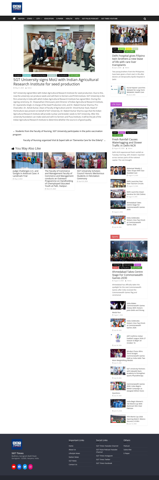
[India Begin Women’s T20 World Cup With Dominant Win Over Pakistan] (118, 400)
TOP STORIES (74, 75)
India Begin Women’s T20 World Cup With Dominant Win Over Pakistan (135, 404)
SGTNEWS (52, 75)
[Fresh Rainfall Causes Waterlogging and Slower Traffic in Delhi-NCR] (128, 109)
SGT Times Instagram (104, 456)
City (38, 18)
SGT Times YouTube (109, 18)
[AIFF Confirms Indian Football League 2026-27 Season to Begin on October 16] (118, 335)
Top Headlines (63, 75)
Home (71, 446)
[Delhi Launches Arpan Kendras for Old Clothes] (118, 191)
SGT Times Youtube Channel (107, 446)
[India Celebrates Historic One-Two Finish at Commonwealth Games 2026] (118, 217)
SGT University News (39, 75)
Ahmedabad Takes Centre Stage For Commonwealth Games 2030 (136, 206)
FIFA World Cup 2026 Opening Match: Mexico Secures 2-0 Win (136, 419)
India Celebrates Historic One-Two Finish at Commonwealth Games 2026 (136, 221)
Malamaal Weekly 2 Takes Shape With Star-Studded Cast (136, 170)
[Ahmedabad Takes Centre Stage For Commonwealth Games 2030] (118, 201)
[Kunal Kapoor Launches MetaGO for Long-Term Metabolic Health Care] (118, 87)
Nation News (74, 457)
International (128, 265)
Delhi (115, 49)
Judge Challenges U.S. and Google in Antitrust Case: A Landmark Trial (26, 173)
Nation (21, 18)
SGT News (73, 461)
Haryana (27, 75)
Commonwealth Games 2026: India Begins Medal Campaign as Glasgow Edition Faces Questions (128, 388)
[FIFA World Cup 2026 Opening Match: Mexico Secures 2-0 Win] (118, 416)
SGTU (77, 18)
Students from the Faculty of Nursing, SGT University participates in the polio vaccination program (58, 133)
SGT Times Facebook (104, 463)
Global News (117, 265)
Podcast (127, 446)
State (29, 18)
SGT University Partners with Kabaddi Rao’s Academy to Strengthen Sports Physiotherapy (136, 372)
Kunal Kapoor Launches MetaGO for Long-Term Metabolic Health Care (136, 90)
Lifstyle (122, 133)
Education (49, 18)
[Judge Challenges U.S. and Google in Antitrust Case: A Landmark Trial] (27, 153)
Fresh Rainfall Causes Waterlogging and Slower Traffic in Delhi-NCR (127, 142)
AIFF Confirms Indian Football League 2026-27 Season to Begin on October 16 (136, 339)
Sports (115, 268)
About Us (72, 449)
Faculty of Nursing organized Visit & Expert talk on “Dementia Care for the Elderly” (64, 140)
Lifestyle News (74, 453)
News (135, 49)
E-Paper (59, 18)
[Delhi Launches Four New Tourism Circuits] (118, 180)
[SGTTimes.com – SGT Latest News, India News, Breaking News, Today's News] (14, 18)
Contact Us (73, 464)
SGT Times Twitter (103, 459)
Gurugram (18, 75)
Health (69, 18)
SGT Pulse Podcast (90, 18)
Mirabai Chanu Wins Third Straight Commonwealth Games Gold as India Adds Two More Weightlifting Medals (128, 355)
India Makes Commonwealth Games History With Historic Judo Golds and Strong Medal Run (128, 308)
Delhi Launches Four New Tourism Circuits (135, 182)
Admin (29, 88)
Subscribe (127, 449)
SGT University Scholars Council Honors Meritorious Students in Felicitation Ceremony (90, 175)
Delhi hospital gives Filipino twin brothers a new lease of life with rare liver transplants (128, 60)
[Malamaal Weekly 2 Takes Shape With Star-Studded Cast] (118, 167)
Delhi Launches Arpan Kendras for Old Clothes (136, 193)
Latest (129, 49)
